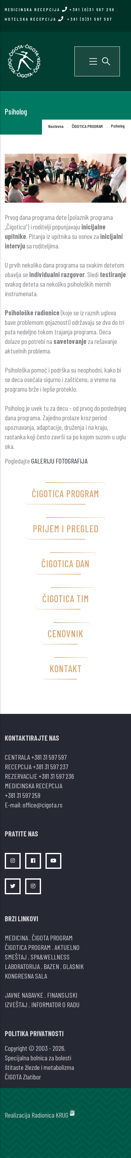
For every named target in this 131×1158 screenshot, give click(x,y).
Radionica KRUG (49, 1115)
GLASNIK (73, 966)
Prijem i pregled (66, 528)
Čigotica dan (65, 563)
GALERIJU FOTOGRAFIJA (59, 461)
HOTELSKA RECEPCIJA (58, 19)
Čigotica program (65, 493)
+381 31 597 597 (48, 757)
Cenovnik (65, 633)
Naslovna (56, 126)
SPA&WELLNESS (50, 956)
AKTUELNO (66, 947)
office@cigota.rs (42, 804)
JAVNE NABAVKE (24, 995)
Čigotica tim (65, 598)
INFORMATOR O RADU (55, 1004)
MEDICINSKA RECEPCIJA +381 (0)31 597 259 (60, 9)
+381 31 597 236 (56, 776)
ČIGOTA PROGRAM (52, 937)
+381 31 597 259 (22, 795)
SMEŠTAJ (16, 956)
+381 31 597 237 (50, 766)
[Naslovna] (24, 60)
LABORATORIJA (22, 966)
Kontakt (66, 668)
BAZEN (51, 966)
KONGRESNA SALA (26, 976)
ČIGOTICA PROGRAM (87, 126)
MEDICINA (16, 937)
